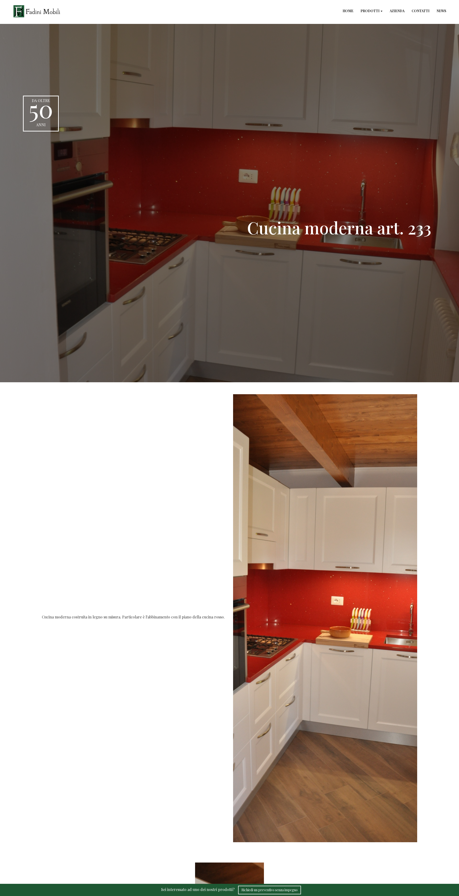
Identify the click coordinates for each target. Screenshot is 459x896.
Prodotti (370, 11)
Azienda (397, 11)
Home (348, 11)
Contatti (420, 11)
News (441, 11)
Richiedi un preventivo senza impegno (269, 890)
